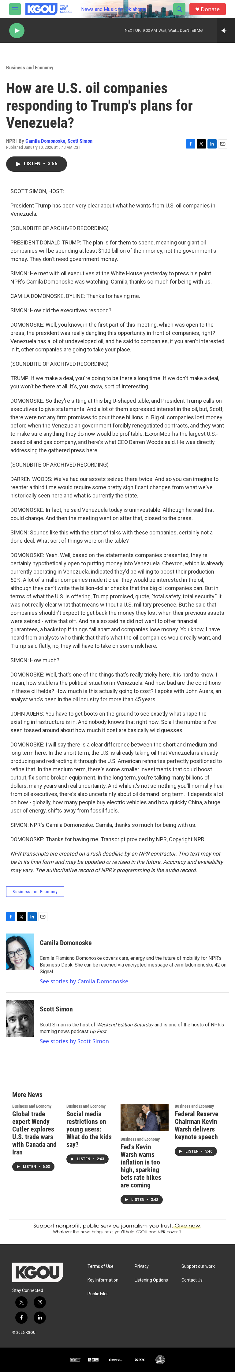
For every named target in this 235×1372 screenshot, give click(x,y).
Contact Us (192, 1280)
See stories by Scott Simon (74, 1041)
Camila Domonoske (45, 141)
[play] (17, 30)
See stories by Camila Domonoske (84, 981)
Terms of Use (101, 1266)
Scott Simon (80, 141)
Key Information (103, 1280)
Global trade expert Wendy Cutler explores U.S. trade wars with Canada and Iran (34, 1133)
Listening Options (151, 1280)
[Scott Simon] (20, 1018)
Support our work (198, 1266)
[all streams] (226, 30)
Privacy (142, 1266)
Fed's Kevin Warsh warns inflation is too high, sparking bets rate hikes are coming (141, 1166)
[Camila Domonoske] (20, 952)
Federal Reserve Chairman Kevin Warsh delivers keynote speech (196, 1125)
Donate (210, 9)
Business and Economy (30, 67)
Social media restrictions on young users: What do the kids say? (89, 1129)
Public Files (98, 1294)
